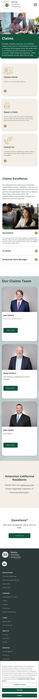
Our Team (5, 634)
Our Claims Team (7, 625)
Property (5, 604)
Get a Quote (6, 659)
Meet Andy (10, 388)
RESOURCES (6, 648)
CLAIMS (5, 618)
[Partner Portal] (5, 91)
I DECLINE (19, 690)
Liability (5, 600)
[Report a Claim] (5, 126)
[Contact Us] (5, 161)
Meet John (11, 445)
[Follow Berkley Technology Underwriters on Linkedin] (4, 564)
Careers (5, 642)
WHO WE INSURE (8, 572)
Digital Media (6, 584)
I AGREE (19, 695)
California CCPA (27, 485)
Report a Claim (7, 621)
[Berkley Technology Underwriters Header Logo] (12, 4)
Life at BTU (6, 638)
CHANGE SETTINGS (19, 685)
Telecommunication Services (11, 580)
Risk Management (8, 651)
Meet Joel (10, 330)
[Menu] (35, 5)
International (6, 608)
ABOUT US (6, 631)
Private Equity (7, 587)
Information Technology (9, 576)
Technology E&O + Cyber (10, 597)
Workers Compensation (9, 612)
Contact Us (19, 535)
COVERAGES (6, 593)
